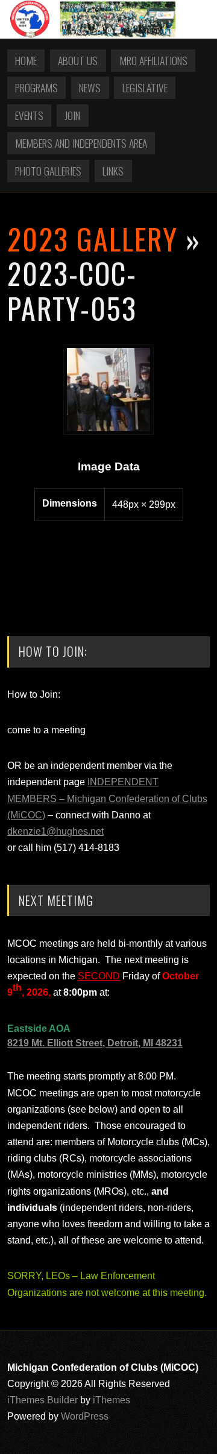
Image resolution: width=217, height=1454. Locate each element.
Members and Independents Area (81, 143)
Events (29, 115)
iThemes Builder (42, 1400)
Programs (36, 87)
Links (113, 171)
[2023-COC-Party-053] (108, 431)
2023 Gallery (92, 238)
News (90, 87)
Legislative (145, 87)
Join (72, 115)
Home (26, 60)
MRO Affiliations (153, 60)
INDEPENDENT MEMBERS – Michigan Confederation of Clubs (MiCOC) (107, 798)
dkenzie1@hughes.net (55, 831)
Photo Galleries (48, 171)
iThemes (111, 1400)
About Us (78, 60)
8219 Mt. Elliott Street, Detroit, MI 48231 (95, 1043)
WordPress (84, 1416)
